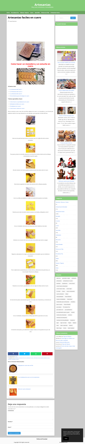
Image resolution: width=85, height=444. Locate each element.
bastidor (59, 283)
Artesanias (43, 4)
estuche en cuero (47, 357)
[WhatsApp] (36, 354)
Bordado (58, 216)
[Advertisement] (30, 32)
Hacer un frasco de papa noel (66, 115)
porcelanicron (60, 309)
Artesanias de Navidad (61, 207)
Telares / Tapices (24, 12)
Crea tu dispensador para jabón (66, 90)
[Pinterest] (47, 354)
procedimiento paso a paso (63, 312)
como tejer (69, 288)
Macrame (58, 239)
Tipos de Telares (67, 336)
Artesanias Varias (55, 12)
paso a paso (59, 304)
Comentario (11, 410)
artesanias (17, 357)
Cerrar (66, 438)
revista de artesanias (61, 315)
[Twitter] (24, 354)
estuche (41, 357)
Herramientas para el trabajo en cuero (19, 96)
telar (58, 325)
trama (64, 328)
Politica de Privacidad (42, 439)
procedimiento (68, 309)
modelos (73, 302)
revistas (70, 315)
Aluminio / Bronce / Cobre (62, 202)
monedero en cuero (15, 359)
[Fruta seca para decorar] (66, 136)
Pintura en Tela (45, 12)
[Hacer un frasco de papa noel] (66, 111)
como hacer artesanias (62, 286)
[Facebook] (13, 354)
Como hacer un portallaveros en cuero (19, 102)
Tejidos (74, 322)
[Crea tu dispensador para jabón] (66, 84)
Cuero (31, 12)
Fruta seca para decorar (66, 143)
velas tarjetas (71, 328)
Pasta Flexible (59, 244)
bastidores (64, 283)
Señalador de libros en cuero (17, 104)
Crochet (58, 221)
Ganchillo (37, 12)
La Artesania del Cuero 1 (16, 89)
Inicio (8, 12)
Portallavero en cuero (15, 106)
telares (70, 325)
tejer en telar (63, 322)
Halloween (58, 235)
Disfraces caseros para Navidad (66, 181)
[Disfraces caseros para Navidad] (66, 168)
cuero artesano (60, 294)
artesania (74, 278)
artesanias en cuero (29, 357)
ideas (67, 294)
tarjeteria (72, 320)
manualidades (60, 296)
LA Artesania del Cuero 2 (16, 91)
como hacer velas (61, 288)
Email (10, 427)
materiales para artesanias (63, 302)
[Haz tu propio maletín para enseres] (66, 56)
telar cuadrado (63, 325)
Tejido (57, 258)
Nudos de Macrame (65, 342)
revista (72, 312)
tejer (58, 322)
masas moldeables (61, 299)
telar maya (59, 328)
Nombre (10, 421)
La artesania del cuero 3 (16, 93)
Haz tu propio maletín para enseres (66, 62)
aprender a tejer (66, 278)
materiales (69, 299)
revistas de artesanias (62, 317)
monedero (10, 359)
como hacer (36, 357)
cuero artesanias (71, 291)
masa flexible (68, 296)
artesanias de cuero (22, 357)
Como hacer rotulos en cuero (17, 108)
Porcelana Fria (15, 12)
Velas (57, 268)
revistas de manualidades (63, 320)
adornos (59, 278)
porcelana (59, 307)
